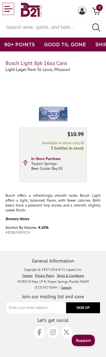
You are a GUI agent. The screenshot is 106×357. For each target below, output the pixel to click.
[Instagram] (53, 332)
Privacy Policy (44, 275)
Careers (27, 275)
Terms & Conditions (70, 275)
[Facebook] (39, 332)
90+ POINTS (19, 44)
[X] (66, 332)
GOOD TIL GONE (65, 44)
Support (66, 287)
